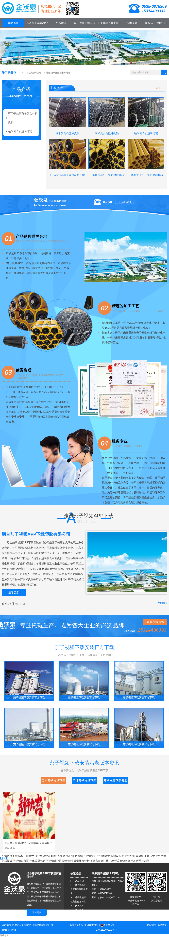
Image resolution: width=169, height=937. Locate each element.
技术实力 (132, 23)
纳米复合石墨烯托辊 (20, 131)
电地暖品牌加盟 (140, 860)
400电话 (114, 860)
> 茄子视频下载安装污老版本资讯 (79, 889)
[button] (82, 62)
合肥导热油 (128, 855)
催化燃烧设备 (43, 855)
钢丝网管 (160, 855)
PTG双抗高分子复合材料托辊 (22, 118)
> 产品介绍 (77, 881)
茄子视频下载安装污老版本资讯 (84, 27)
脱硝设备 (116, 855)
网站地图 (4, 935)
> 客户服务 (77, 910)
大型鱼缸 (141, 855)
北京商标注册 (101, 860)
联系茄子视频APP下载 (155, 27)
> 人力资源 (77, 914)
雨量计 (30, 855)
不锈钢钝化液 (54, 860)
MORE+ (160, 88)
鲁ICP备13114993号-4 (89, 925)
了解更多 (36, 912)
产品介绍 (60, 23)
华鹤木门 (20, 855)
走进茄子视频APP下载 (37, 27)
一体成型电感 (37, 860)
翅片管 (151, 855)
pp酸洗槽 (56, 855)
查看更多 (13, 592)
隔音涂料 (67, 860)
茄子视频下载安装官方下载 (108, 27)
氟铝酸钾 (125, 860)
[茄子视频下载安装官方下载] (29, 681)
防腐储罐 (7, 860)
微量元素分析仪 (83, 860)
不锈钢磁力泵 (21, 860)
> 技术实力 (77, 905)
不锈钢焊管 (103, 855)
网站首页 (13, 23)
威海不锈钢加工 (87, 855)
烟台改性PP (70, 855)
